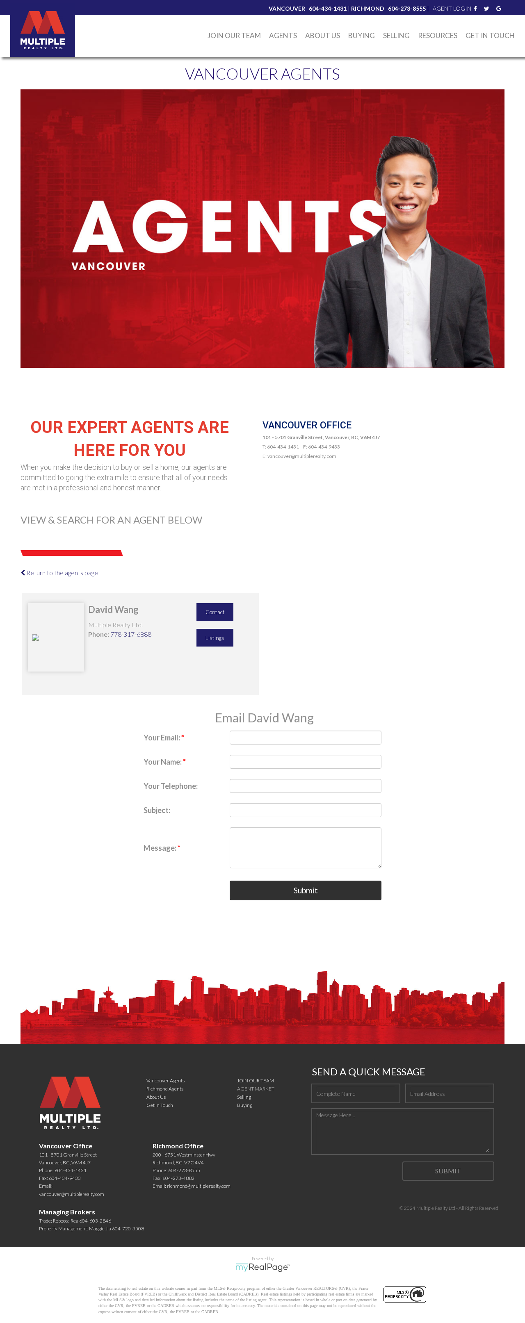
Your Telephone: (171, 785)
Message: (161, 847)
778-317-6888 (130, 634)
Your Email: (162, 737)
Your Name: (163, 761)
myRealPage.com (262, 1267)
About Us (322, 35)
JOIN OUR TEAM (255, 1080)
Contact (215, 612)
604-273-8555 (184, 1170)
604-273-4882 (178, 1178)
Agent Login (452, 8)
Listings (214, 638)
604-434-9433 (65, 1178)
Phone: (98, 634)
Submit (306, 890)
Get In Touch (490, 35)
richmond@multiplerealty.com (199, 1186)
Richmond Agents (164, 1089)
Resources (437, 35)
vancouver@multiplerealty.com (71, 1194)
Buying (244, 1105)
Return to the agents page (61, 572)
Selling (396, 35)
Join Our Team (234, 35)
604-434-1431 (71, 1170)
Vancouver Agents (165, 1080)
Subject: (157, 810)
